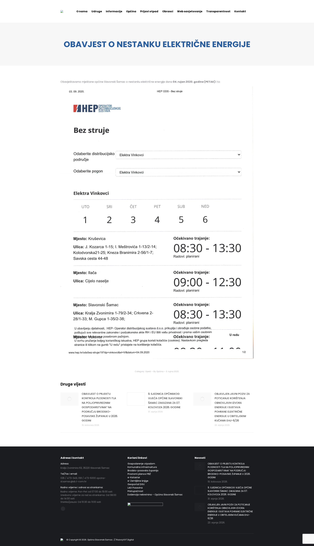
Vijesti (148, 371)
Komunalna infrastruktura (142, 467)
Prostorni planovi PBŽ (139, 474)
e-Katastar (134, 477)
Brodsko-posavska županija (143, 470)
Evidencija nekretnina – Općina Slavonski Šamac (155, 494)
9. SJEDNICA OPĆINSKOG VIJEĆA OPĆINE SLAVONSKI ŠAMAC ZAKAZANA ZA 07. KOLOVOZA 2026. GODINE (165, 400)
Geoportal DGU (136, 484)
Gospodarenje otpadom (141, 463)
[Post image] (69, 399)
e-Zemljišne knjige (138, 480)
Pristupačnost (135, 491)
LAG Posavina (135, 487)
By (158, 371)
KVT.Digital (128, 539)
